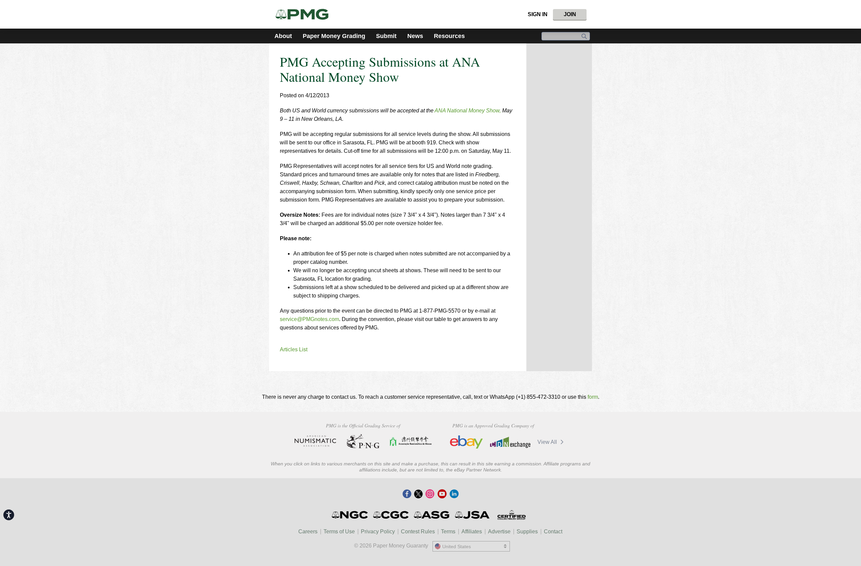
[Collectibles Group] (511, 515)
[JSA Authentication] (472, 515)
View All (547, 442)
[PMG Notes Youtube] (442, 494)
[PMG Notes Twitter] (418, 494)
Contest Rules (418, 531)
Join (570, 14)
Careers (307, 531)
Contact (553, 531)
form (593, 397)
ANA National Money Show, (468, 110)
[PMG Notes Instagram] (430, 494)
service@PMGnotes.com (309, 319)
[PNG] (363, 441)
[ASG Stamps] (432, 515)
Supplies (527, 531)
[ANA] (315, 441)
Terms (448, 531)
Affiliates (471, 531)
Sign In (538, 14)
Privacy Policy (378, 531)
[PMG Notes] (304, 14)
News (415, 36)
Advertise (499, 531)
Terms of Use (339, 531)
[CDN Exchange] (510, 442)
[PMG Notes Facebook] (407, 494)
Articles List (293, 349)
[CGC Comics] (391, 515)
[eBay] (466, 442)
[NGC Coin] (350, 515)
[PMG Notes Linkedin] (454, 494)
